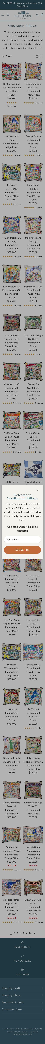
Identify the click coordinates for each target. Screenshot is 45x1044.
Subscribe (23, 549)
